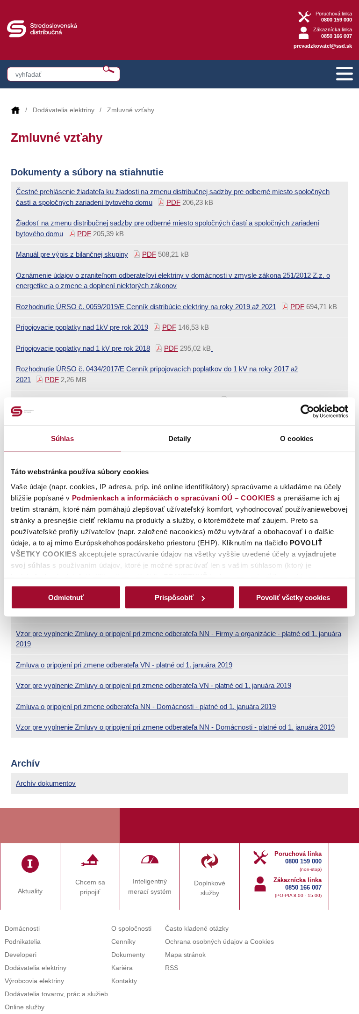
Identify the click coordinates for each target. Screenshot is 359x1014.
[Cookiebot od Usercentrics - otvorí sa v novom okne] (307, 412)
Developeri (20, 954)
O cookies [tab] (296, 438)
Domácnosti (22, 928)
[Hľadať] (108, 69)
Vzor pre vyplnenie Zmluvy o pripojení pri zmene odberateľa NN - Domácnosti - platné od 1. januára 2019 (175, 727)
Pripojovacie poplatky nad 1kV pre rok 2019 (82, 327)
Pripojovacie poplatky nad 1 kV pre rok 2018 (83, 348)
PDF (173, 202)
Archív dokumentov (46, 783)
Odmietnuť (66, 597)
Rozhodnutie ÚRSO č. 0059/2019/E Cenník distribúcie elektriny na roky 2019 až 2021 (146, 307)
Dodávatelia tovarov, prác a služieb (56, 994)
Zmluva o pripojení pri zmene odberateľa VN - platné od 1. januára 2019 (124, 665)
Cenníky (123, 941)
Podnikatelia (23, 941)
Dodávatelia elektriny (63, 110)
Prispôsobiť (174, 597)
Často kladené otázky (197, 928)
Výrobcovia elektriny (34, 981)
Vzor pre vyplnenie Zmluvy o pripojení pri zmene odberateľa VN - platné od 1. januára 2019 (153, 685)
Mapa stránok (185, 954)
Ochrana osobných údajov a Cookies (219, 941)
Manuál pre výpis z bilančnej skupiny (72, 254)
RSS (171, 967)
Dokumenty (128, 954)
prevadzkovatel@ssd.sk (323, 46)
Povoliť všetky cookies (293, 597)
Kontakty (124, 981)
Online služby (24, 1007)
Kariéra (122, 967)
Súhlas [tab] (62, 438)
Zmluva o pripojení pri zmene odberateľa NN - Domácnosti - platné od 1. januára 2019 (146, 706)
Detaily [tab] (179, 438)
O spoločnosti (131, 928)
